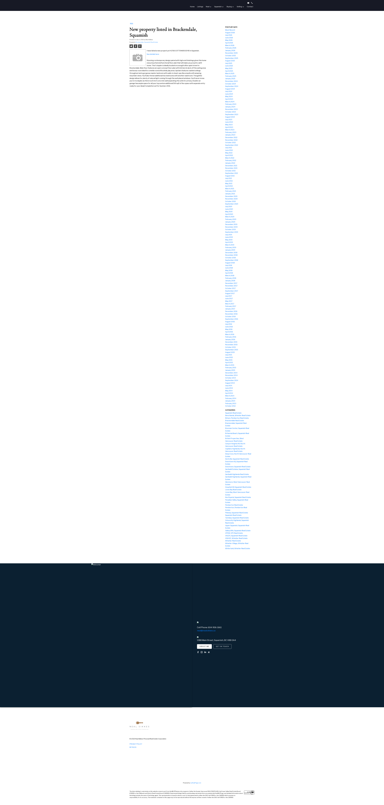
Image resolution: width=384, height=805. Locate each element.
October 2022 (230, 143)
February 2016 (230, 337)
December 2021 (231, 166)
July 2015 (228, 355)
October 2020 (230, 201)
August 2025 (230, 61)
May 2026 (228, 40)
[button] (204, 646)
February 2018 (230, 278)
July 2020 (228, 206)
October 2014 (230, 378)
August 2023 (230, 117)
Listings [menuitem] (200, 7)
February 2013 (230, 403)
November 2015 (231, 345)
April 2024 (229, 99)
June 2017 (229, 299)
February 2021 (230, 191)
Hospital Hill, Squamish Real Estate (238, 487)
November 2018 (231, 255)
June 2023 (229, 122)
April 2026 (229, 43)
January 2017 (230, 309)
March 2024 (229, 102)
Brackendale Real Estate (234, 421)
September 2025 (231, 58)
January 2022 (230, 163)
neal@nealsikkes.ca (206, 630)
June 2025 (229, 66)
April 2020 (229, 214)
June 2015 (229, 357)
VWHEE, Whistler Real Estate (236, 538)
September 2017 (231, 291)
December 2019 (231, 224)
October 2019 (230, 229)
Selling (239, 7)
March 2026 (229, 45)
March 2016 (229, 334)
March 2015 (229, 365)
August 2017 (230, 293)
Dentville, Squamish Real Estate (237, 459)
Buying (229, 7)
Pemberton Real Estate (234, 505)
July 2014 (228, 386)
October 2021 (230, 171)
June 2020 (229, 209)
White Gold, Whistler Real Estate (237, 548)
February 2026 (230, 48)
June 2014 (229, 388)
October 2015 (230, 347)
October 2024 (230, 84)
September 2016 (231, 319)
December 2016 (231, 311)
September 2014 (231, 380)
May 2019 (228, 240)
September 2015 (231, 350)
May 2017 (228, 301)
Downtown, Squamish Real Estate (237, 467)
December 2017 (231, 283)
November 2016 (231, 314)
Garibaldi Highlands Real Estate (237, 474)
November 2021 (231, 168)
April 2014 (229, 393)
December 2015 (231, 342)
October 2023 (230, 112)
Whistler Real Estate (233, 541)
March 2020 (229, 217)
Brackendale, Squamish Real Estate (147, 42)
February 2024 (230, 104)
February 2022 (230, 160)
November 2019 (231, 227)
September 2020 (231, 204)
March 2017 (229, 304)
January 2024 (230, 107)
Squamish (218, 7)
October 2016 (230, 317)
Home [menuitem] (192, 7)
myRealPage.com (195, 783)
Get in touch (222, 646)
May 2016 (228, 329)
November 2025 (231, 53)
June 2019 (229, 237)
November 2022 (231, 140)
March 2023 (229, 130)
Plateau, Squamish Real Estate (236, 513)
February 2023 (230, 132)
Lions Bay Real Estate (233, 490)
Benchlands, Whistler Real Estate (237, 415)
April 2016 (229, 332)
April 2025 (229, 71)
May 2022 (228, 153)
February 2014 (230, 398)
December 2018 (231, 253)
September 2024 (231, 86)
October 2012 (230, 406)
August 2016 (230, 322)
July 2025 (228, 63)
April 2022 (229, 155)
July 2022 (228, 148)
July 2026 (228, 35)
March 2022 (229, 158)
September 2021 (231, 173)
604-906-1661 (215, 627)
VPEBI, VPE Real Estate (234, 533)
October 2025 (230, 56)
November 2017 (231, 286)
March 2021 (229, 189)
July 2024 (228, 91)
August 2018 (230, 263)
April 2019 (229, 242)
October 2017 (230, 288)
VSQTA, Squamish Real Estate (236, 536)
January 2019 (230, 250)
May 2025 (228, 68)
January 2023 (230, 135)
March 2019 (229, 245)
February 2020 (230, 219)
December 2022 (231, 137)
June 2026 (229, 38)
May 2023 (228, 125)
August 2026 (230, 33)
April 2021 (229, 186)
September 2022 (231, 145)
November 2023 (231, 109)
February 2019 (230, 247)
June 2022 (229, 150)
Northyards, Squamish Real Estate (238, 497)
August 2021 (230, 176)
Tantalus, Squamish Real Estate (237, 518)
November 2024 (231, 81)
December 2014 (231, 373)
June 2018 (229, 268)
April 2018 (229, 273)
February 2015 (230, 368)
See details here (153, 54)
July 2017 (228, 296)
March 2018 (229, 276)
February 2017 (230, 306)
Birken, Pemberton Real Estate (237, 418)
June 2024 (229, 94)
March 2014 (229, 396)
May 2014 (228, 391)
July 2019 (228, 235)
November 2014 (231, 375)
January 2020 (230, 222)
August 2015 (230, 352)
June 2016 (229, 327)
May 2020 (228, 212)
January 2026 (230, 50)
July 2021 (228, 178)
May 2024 (229, 96)
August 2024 (230, 89)
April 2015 (229, 362)
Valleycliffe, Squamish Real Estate (237, 531)
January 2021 (230, 194)
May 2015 (228, 360)
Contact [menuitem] (250, 7)
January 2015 (230, 370)
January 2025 (230, 79)
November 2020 (231, 199)
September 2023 (231, 114)
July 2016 (228, 324)
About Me (204, 646)
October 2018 (230, 258)
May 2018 (228, 270)
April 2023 (229, 127)
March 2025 (229, 73)
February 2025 (230, 76)
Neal (207, 7)
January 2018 (230, 281)
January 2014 (230, 401)
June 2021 (229, 181)
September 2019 (231, 232)
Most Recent (230, 30)
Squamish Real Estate (233, 413)
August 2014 (230, 383)
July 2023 (228, 120)
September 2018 (231, 260)
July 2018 (228, 265)
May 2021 (228, 183)
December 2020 (231, 196)
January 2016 (230, 339)
